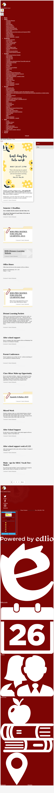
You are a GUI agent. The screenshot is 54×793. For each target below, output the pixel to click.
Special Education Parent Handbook (14, 111)
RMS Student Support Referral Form (14, 108)
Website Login (9, 128)
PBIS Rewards (9, 57)
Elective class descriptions (12, 51)
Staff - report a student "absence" (13, 129)
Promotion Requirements (11, 48)
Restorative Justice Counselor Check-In (15, 73)
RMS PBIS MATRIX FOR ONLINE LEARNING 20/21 (18, 234)
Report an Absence (10, 89)
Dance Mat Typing (10, 80)
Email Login (9, 65)
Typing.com (9, 81)
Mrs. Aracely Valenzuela (6, 139)
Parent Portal (9, 103)
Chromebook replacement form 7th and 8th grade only (18, 61)
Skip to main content (5, 1)
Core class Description (11, 42)
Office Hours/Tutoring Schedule (13, 52)
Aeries (7, 120)
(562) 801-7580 (31, 510)
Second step (9, 71)
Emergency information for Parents (14, 98)
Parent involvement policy (12, 29)
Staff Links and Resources (12, 127)
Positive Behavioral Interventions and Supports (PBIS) (18, 32)
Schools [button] (27, 135)
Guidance (8, 46)
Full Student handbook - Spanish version (15, 76)
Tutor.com (8, 114)
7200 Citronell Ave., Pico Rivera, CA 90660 (10, 510)
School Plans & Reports (11, 28)
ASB (7, 124)
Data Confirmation (10, 90)
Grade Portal (9, 68)
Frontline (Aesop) (10, 122)
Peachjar (8, 106)
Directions (8, 23)
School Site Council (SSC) (12, 110)
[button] (5, 19)
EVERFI (8, 66)
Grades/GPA (9, 105)
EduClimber (9, 63)
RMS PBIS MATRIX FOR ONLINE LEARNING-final (18, 295)
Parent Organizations (10, 100)
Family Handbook (10, 35)
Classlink (8, 60)
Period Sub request (10, 125)
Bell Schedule (9, 24)
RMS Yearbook (9, 78)
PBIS (7, 115)
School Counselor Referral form (13, 72)
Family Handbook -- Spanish (12, 37)
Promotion (8, 21)
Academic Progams (10, 39)
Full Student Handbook (11, 75)
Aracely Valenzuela (12, 200)
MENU (8, 70)
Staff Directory (9, 33)
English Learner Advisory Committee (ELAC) (16, 99)
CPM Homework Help (11, 62)
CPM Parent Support (10, 95)
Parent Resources (10, 104)
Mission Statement (10, 26)
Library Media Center (11, 47)
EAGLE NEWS (10, 25)
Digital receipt (9, 123)
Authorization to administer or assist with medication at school (20, 91)
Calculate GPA (9, 58)
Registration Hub (10, 87)
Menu (7, 101)
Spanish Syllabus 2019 (19, 397)
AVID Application (10, 82)
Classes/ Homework (10, 43)
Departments (9, 44)
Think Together (9, 34)
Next (22, 482)
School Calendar (10, 109)
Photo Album (9, 30)
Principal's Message (10, 20)
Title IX (8, 49)
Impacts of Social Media (11, 67)
